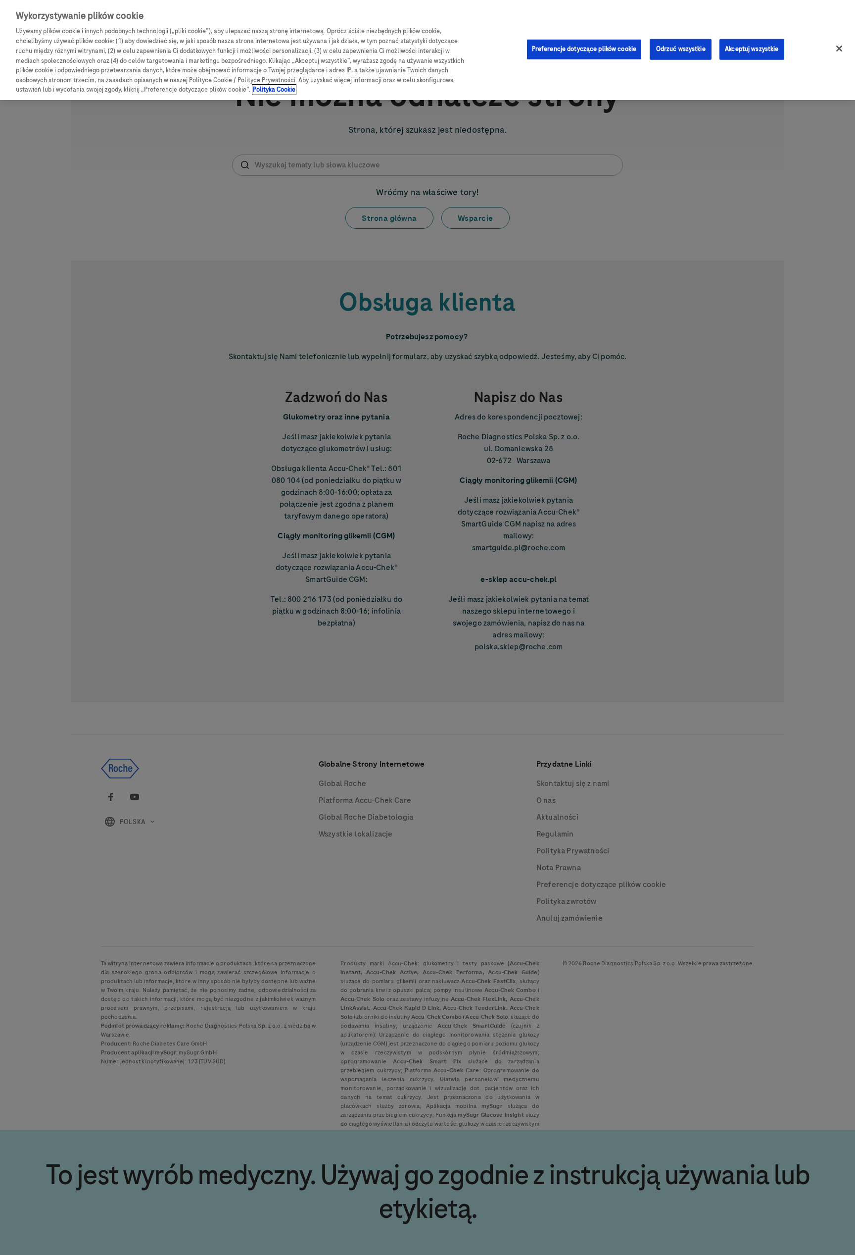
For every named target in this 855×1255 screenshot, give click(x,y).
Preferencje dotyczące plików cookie (584, 48)
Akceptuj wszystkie (751, 48)
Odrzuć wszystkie (681, 48)
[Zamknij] (839, 48)
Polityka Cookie (274, 89)
